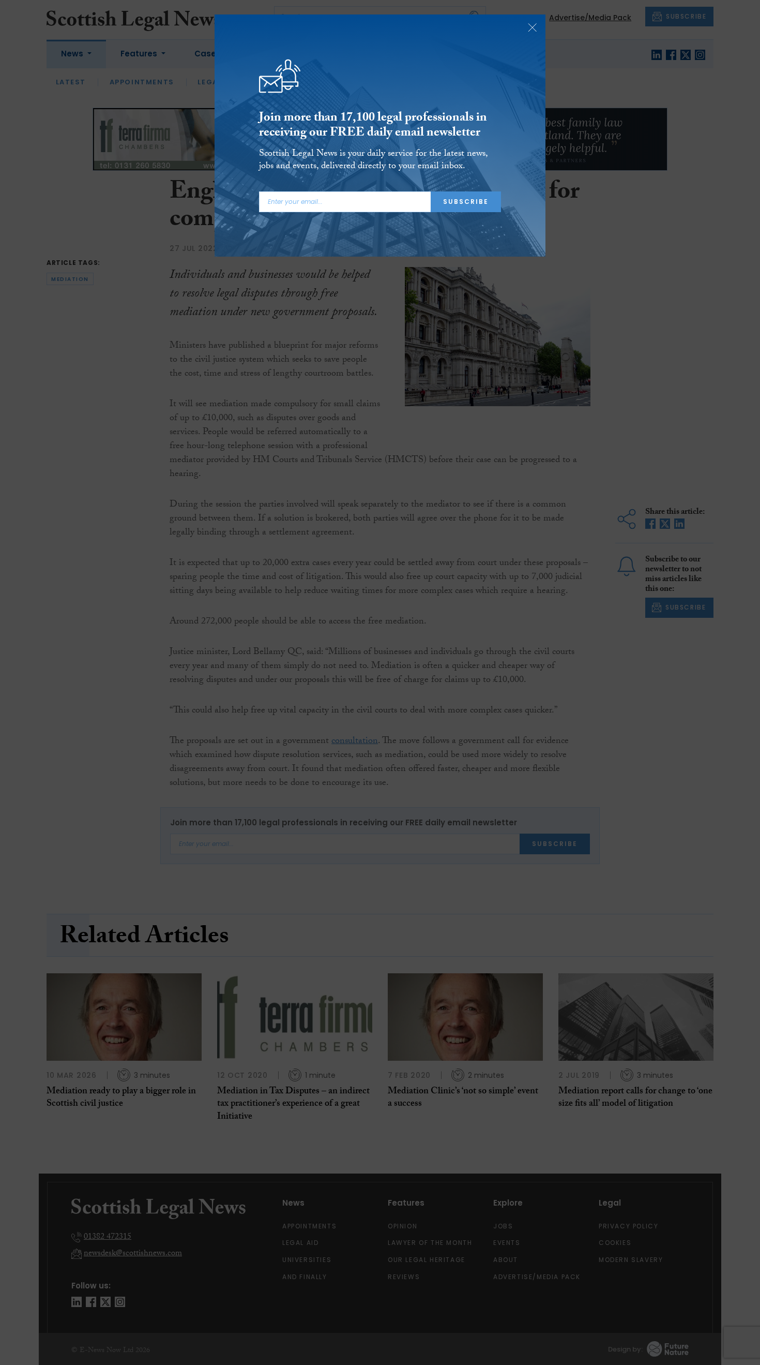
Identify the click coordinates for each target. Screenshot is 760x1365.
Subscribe (466, 201)
